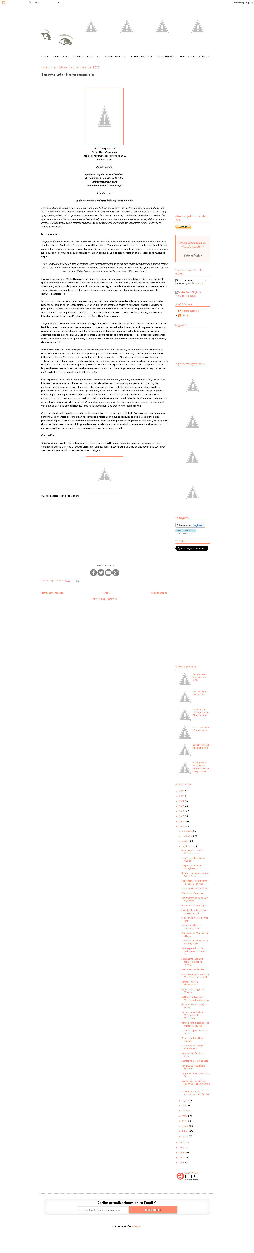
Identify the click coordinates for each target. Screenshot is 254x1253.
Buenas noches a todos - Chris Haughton (193, 852)
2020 (182, 806)
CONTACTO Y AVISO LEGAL (86, 56)
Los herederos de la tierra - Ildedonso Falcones (194, 882)
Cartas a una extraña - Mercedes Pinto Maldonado (192, 1015)
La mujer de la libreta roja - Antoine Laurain (194, 912)
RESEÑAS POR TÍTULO (141, 56)
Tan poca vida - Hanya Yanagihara (192, 867)
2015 (182, 1142)
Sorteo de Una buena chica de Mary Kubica (194, 942)
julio (184, 1106)
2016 (182, 826)
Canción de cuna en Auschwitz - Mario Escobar (195, 1093)
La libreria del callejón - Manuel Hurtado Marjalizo (195, 998)
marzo (185, 1126)
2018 (182, 816)
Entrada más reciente (52, 593)
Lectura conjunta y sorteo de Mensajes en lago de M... (195, 975)
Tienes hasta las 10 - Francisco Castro (191, 927)
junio (184, 1111)
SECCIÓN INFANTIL (166, 56)
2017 (182, 821)
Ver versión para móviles (104, 599)
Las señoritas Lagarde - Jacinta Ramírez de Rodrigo (192, 962)
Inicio (107, 593)
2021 (182, 801)
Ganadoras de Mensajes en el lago (200, 677)
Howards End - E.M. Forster (200, 693)
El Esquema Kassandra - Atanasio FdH (193, 1047)
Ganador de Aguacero (192, 893)
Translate (199, 284)
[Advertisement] (197, 578)
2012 (182, 1157)
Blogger (137, 1226)
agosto (186, 1101)
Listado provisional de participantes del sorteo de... (194, 951)
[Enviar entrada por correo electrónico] (77, 581)
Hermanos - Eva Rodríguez (194, 905)
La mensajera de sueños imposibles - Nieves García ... (195, 1084)
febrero (186, 1131)
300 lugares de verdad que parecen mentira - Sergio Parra (201, 767)
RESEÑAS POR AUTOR (115, 56)
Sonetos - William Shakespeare (190, 983)
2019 (182, 811)
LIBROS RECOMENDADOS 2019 (195, 56)
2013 (182, 1152)
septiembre (188, 846)
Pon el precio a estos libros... (195, 888)
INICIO (44, 56)
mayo (185, 1116)
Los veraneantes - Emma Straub (201, 729)
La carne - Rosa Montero (193, 969)
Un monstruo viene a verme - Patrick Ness (195, 875)
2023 (182, 791)
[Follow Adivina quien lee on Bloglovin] (190, 527)
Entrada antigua (159, 593)
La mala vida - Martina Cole (194, 1061)
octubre (186, 841)
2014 (182, 1147)
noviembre (187, 836)
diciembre (187, 831)
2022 (182, 796)
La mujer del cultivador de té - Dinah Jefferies (201, 712)
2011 (182, 1162)
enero (185, 1136)
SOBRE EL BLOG (60, 56)
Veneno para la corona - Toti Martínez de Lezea (195, 1024)
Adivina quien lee (190, 311)
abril (184, 1121)
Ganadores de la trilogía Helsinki (201, 746)
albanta (185, 315)
